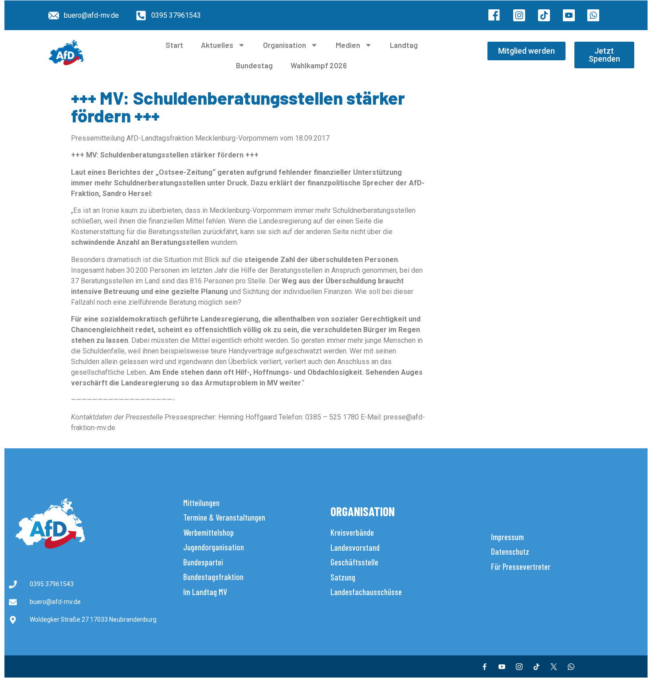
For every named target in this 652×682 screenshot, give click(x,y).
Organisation (284, 44)
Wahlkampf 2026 (319, 65)
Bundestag (254, 65)
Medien (348, 44)
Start (174, 44)
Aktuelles (217, 44)
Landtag (404, 44)
